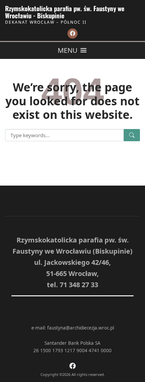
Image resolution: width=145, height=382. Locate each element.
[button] (68, 50)
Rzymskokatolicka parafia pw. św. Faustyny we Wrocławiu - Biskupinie (64, 12)
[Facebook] (72, 33)
